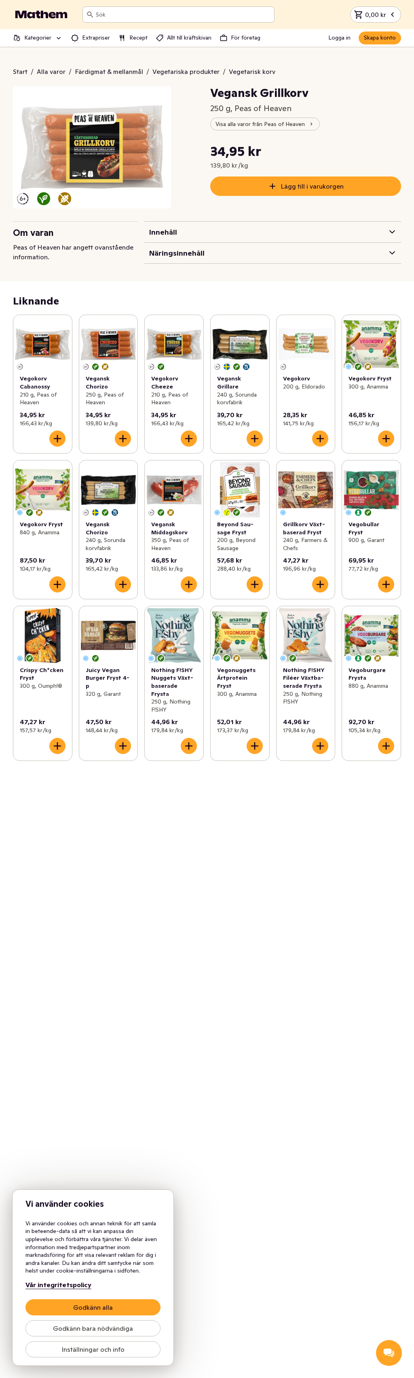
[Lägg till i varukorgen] (57, 439)
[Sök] (90, 15)
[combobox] (183, 14)
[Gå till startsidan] (41, 14)
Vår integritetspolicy (58, 1285)
